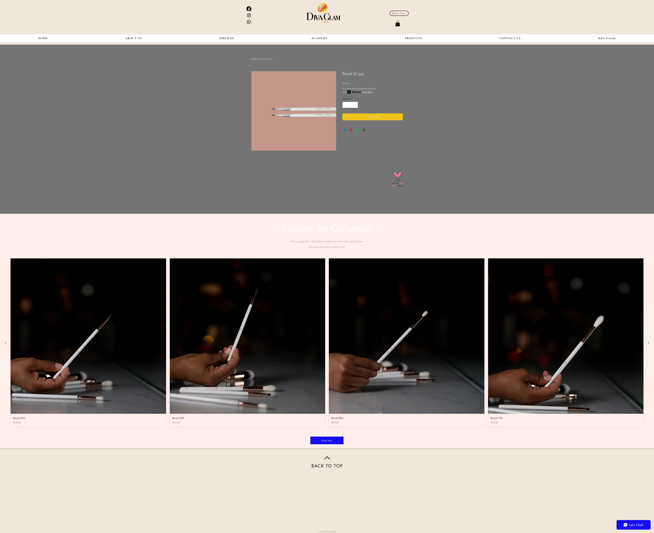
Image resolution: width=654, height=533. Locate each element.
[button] (397, 23)
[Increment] (355, 105)
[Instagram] (248, 15)
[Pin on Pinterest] (351, 130)
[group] (327, 343)
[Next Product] (649, 343)
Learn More (367, 91)
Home (254, 58)
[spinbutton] (350, 105)
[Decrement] (345, 105)
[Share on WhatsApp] (357, 130)
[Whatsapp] (248, 21)
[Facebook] (248, 8)
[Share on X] (364, 130)
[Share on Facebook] (344, 130)
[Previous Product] (5, 343)
